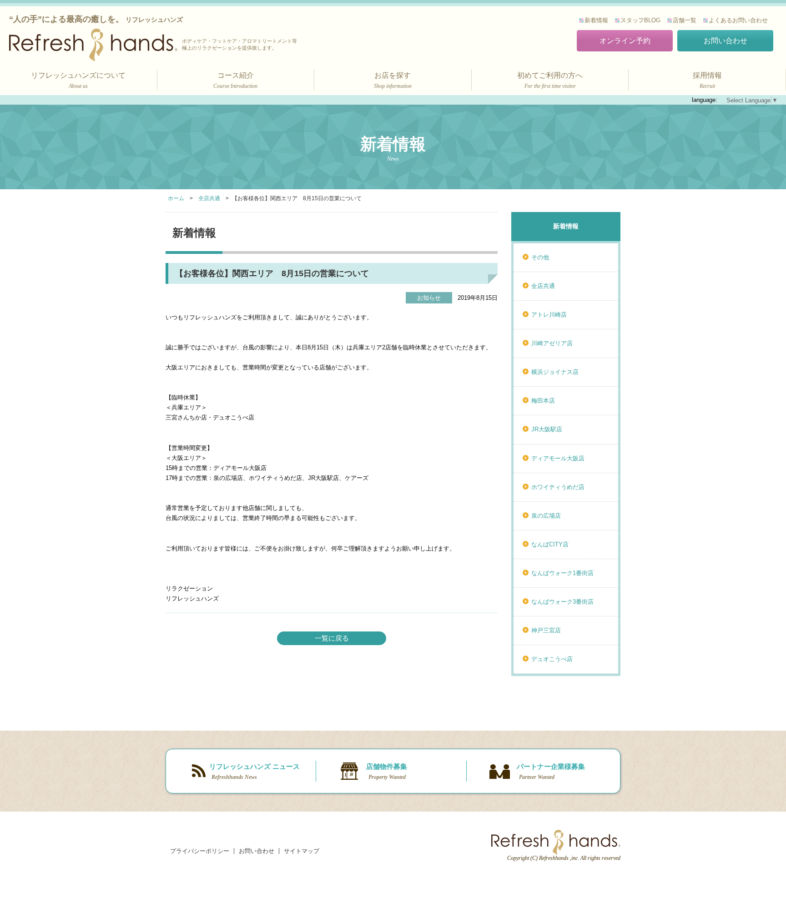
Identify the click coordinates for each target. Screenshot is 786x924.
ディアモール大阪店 (557, 458)
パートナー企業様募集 (551, 771)
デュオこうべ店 (552, 659)
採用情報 (707, 80)
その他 (540, 257)
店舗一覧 (684, 20)
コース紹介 (235, 80)
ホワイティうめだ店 (557, 487)
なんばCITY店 (550, 544)
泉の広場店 (546, 515)
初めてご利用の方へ (550, 80)
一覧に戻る (332, 638)
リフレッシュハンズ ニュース (254, 771)
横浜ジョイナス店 (555, 372)
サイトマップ (301, 851)
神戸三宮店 (546, 630)
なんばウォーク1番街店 (562, 573)
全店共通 (543, 286)
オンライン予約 (625, 41)
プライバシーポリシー (199, 851)
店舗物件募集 (386, 771)
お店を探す (393, 80)
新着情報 (596, 20)
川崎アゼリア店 (552, 343)
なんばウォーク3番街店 (562, 601)
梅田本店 (543, 400)
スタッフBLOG (640, 20)
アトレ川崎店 (549, 314)
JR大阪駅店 (546, 429)
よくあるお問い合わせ (738, 20)
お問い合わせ (725, 41)
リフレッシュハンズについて (78, 80)
